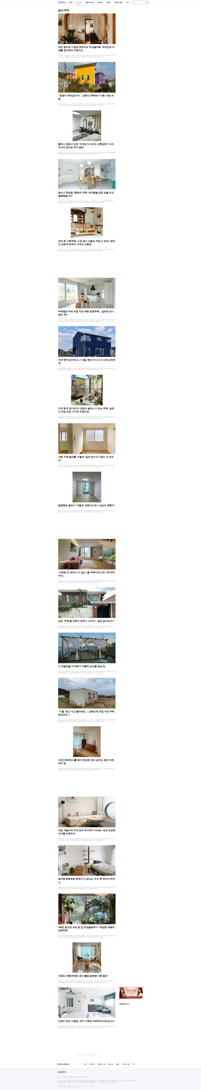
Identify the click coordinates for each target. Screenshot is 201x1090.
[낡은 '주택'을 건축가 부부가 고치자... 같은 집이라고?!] (86, 607)
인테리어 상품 (118, 2)
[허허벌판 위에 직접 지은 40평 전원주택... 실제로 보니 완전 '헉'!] (86, 299)
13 (94, 1055)
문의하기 (87, 1077)
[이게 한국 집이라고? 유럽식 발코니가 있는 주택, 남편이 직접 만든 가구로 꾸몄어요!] (86, 396)
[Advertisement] (48, 32)
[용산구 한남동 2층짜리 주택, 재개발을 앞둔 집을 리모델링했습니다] (86, 180)
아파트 (71, 2)
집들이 (108, 2)
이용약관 (65, 1077)
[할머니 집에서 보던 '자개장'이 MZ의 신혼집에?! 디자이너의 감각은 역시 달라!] (86, 132)
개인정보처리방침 (72, 1077)
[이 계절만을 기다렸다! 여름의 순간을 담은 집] (86, 653)
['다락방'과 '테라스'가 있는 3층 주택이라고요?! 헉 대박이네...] (86, 560)
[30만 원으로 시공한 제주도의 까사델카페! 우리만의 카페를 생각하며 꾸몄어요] (86, 35)
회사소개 (59, 1077)
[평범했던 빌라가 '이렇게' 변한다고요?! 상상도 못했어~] (86, 492)
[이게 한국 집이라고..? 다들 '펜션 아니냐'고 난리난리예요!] (86, 348)
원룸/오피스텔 (90, 2)
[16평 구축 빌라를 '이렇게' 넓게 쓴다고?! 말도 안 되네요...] (86, 445)
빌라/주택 (79, 2)
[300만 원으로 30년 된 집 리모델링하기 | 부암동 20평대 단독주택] (86, 915)
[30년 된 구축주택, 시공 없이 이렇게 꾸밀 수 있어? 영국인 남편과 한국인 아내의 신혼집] (86, 229)
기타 (127, 2)
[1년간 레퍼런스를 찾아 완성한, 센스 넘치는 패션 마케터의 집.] (86, 748)
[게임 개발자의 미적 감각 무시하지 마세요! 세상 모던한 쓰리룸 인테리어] (86, 818)
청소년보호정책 (80, 1077)
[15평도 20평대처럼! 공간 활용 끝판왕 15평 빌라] (86, 962)
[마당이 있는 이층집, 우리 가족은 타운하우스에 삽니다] (86, 1008)
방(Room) (100, 2)
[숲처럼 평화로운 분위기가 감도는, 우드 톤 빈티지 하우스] (86, 867)
